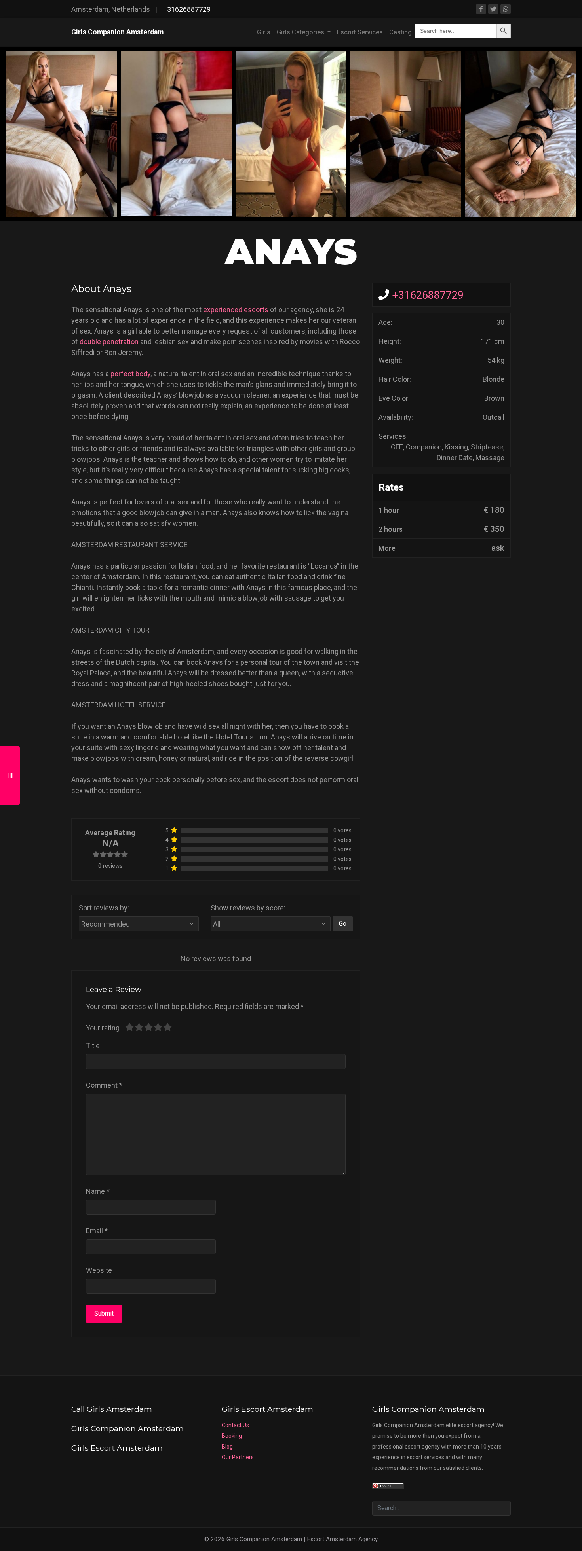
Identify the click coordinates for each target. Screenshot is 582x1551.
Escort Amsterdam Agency (342, 1539)
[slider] (148, 1027)
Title (93, 1045)
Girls (263, 32)
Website (99, 1270)
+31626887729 (187, 9)
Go (342, 923)
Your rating (103, 1028)
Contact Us (235, 1425)
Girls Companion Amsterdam (117, 32)
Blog (227, 1446)
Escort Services (360, 32)
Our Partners (238, 1457)
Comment (104, 1085)
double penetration (109, 342)
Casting (400, 32)
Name (98, 1191)
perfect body (130, 374)
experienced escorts (235, 309)
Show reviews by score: (248, 908)
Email (97, 1231)
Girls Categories (301, 32)
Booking (232, 1436)
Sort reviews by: (104, 908)
